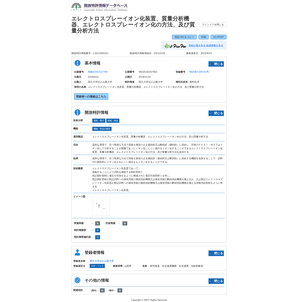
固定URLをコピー (184, 37)
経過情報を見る (214, 45)
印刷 (203, 37)
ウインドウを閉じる (213, 24)
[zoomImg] (100, 205)
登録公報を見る (197, 45)
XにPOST (218, 37)
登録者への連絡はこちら (91, 96)
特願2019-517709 (97, 71)
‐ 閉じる (216, 64)
